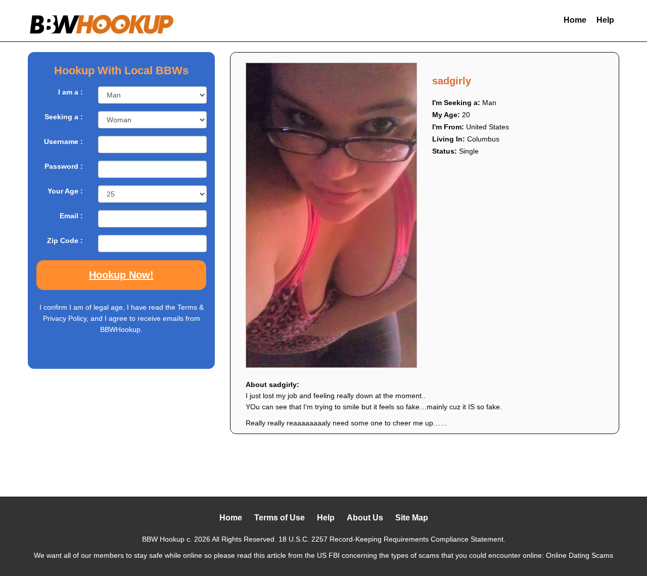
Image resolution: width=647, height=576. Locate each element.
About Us (365, 517)
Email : (71, 216)
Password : (63, 166)
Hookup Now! (121, 274)
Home (575, 20)
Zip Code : (65, 240)
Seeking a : (63, 117)
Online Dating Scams (579, 555)
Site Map (411, 517)
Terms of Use (279, 517)
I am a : (70, 92)
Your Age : (65, 191)
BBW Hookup (163, 539)
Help (605, 20)
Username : (63, 141)
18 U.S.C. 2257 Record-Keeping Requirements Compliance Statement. (392, 539)
